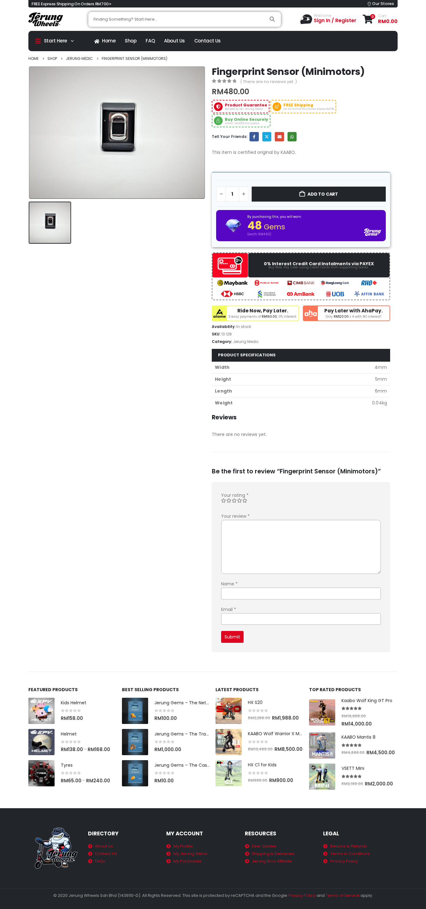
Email (279, 136)
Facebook (254, 136)
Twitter (266, 136)
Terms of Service (343, 895)
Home (109, 40)
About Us (174, 40)
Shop (131, 40)
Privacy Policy (302, 895)
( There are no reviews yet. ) (268, 82)
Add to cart (322, 194)
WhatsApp (292, 136)
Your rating (235, 495)
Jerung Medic (246, 341)
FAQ (150, 40)
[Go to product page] (41, 711)
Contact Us (207, 40)
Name (229, 584)
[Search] (272, 19)
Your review (235, 516)
